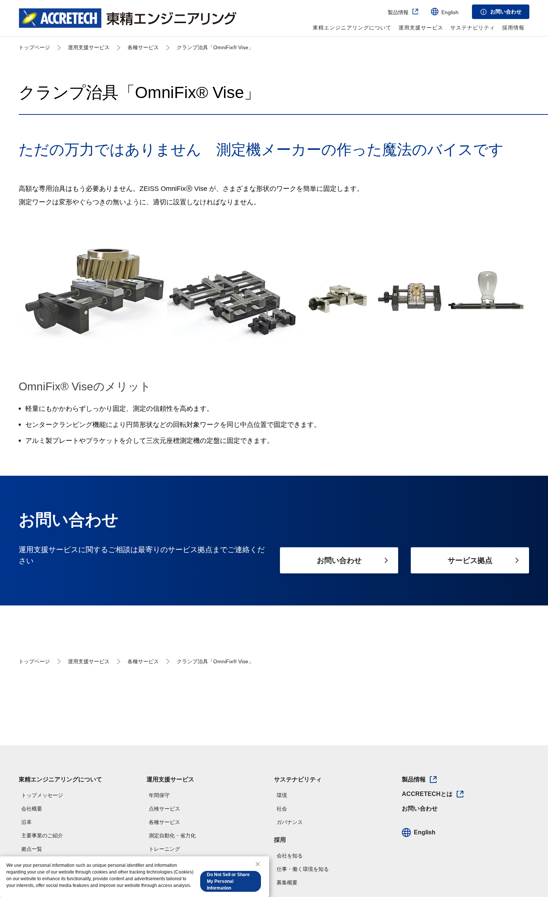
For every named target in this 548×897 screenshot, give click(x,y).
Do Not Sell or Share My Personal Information (228, 881)
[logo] (128, 18)
